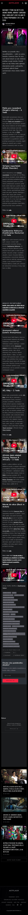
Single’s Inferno (9, 641)
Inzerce (8, 905)
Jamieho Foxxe (18, 522)
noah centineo (8, 597)
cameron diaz (8, 595)
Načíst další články (14, 860)
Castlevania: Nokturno (13, 246)
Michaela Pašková (10, 23)
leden (13, 614)
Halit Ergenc (7, 639)
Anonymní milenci (9, 631)
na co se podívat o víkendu (13, 616)
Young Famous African (11, 646)
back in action (8, 602)
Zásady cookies (7, 902)
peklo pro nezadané (10, 600)
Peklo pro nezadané (14, 121)
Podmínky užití (14, 897)
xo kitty (6, 614)
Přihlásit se (10, 680)
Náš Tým (16, 902)
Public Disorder (18, 626)
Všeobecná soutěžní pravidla (14, 899)
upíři (14, 592)
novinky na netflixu (10, 611)
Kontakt (23, 902)
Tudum (4, 588)
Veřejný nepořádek (9, 628)
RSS (13, 905)
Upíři (3, 240)
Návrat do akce (7, 518)
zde (10, 210)
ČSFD (18, 132)
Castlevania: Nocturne (11, 623)
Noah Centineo (7, 428)
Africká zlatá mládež (10, 644)
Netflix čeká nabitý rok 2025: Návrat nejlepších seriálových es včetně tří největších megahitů (13, 308)
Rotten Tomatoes (7, 480)
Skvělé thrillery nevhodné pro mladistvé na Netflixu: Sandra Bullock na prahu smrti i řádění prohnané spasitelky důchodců (13, 560)
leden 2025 (7, 626)
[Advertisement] (14, 91)
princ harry (7, 609)
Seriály (5, 30)
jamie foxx (7, 592)
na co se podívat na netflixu (13, 607)
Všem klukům (6, 430)
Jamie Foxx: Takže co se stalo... (11, 634)
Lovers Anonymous (9, 636)
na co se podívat (9, 604)
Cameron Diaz (18, 511)
